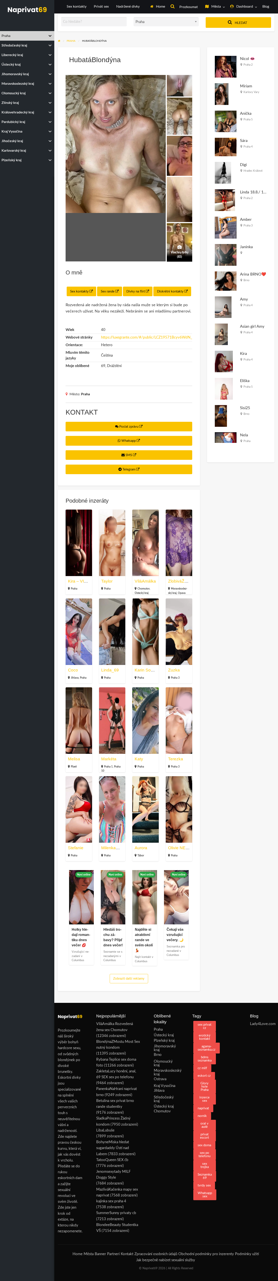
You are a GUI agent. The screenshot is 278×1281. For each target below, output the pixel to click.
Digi (243, 165)
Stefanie (75, 848)
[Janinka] (226, 255)
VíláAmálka (145, 581)
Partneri (113, 1254)
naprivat (203, 1108)
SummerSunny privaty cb (116, 1213)
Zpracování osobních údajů (155, 1254)
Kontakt (127, 1254)
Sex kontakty (76, 6)
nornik (202, 1116)
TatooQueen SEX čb (112, 1160)
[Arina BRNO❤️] (226, 281)
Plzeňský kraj (164, 1040)
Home (160, 6)
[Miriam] (221, 94)
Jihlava (75, 677)
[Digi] (223, 173)
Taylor (107, 581)
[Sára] (226, 147)
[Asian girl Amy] (221, 334)
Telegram (129, 469)
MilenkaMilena (114, 848)
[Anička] (226, 121)
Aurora (141, 848)
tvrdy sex (204, 1185)
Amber (246, 220)
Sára (244, 141)
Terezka (175, 759)
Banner (100, 1254)
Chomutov (143, 588)
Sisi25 (245, 408)
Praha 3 (175, 677)
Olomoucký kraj (163, 1063)
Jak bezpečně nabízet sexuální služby (165, 1260)
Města (215, 6)
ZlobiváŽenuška (183, 581)
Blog (265, 6)
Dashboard (244, 6)
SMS (129, 455)
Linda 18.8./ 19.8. (255, 192)
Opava (181, 593)
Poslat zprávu (128, 426)
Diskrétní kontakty (170, 291)
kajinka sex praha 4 (111, 1201)
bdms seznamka (205, 1059)
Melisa (74, 759)
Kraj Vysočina (164, 1086)
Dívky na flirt (136, 291)
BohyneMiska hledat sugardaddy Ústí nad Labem (112, 1148)
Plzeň (74, 766)
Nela (244, 435)
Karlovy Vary (251, 92)
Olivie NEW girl (182, 848)
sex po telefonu (204, 1154)
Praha (85, 394)
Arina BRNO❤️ (253, 274)
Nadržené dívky (128, 6)
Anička (246, 113)
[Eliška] (224, 388)
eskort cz (204, 1075)
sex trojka (204, 1165)
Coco (73, 670)
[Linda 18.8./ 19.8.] (225, 200)
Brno (246, 280)
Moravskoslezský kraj (166, 1072)
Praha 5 (248, 119)
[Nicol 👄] (226, 67)
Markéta (108, 759)
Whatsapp (129, 440)
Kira (243, 354)
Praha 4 (248, 146)
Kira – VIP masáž (84, 581)
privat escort (204, 1136)
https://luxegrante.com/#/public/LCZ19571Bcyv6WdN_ (146, 337)
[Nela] (226, 437)
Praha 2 (248, 64)
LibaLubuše (105, 1130)
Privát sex (101, 6)
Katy (139, 759)
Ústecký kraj (142, 593)
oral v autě (204, 1125)
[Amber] (226, 227)
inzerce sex (204, 1099)
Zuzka (174, 670)
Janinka (246, 247)
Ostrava (160, 1079)
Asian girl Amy (252, 326)
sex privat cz (204, 1026)
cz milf (202, 1068)
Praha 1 (108, 766)
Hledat (240, 23)
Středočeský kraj (164, 1099)
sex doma (204, 1145)
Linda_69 (110, 670)
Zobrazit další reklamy (128, 978)
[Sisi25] (221, 416)
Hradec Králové (253, 170)
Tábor (140, 855)
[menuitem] (158, 7)
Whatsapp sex (205, 1194)
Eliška (245, 381)
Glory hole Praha (204, 1087)
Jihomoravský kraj (165, 1048)
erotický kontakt (204, 1037)
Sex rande (108, 291)
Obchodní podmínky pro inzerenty (206, 1254)
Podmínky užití (247, 1254)
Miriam (246, 86)
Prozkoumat (188, 7)
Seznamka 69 (205, 1176)
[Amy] (223, 307)
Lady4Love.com (262, 1024)
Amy (244, 299)
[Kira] (224, 361)
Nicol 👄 (247, 59)
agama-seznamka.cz (206, 1048)
